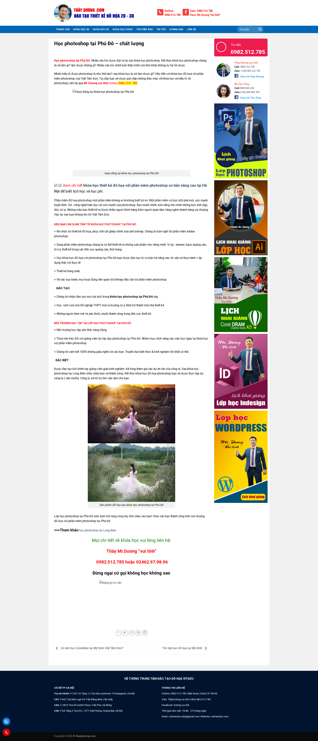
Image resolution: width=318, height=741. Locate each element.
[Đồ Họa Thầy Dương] (103, 13)
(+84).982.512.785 (250, 70)
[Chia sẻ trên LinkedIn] (145, 633)
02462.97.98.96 (208, 693)
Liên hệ (191, 29)
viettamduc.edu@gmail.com (184, 716)
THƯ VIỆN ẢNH (144, 29)
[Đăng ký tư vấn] (131, 590)
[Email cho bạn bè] (131, 633)
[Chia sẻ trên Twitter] (125, 633)
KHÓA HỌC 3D (101, 29)
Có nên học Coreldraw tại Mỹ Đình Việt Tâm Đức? (91, 648)
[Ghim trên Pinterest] (138, 633)
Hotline (169, 10)
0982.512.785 (173, 14)
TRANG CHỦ (63, 29)
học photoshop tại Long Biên (97, 530)
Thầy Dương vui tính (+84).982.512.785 (189, 699)
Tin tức (161, 29)
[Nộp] (260, 29)
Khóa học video (123, 29)
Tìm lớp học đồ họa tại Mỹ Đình (182, 648)
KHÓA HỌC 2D (81, 29)
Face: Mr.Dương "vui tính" (205, 14)
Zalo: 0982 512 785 (201, 10)
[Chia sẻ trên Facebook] (118, 633)
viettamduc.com (220, 716)
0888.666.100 (247, 88)
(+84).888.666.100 (249, 92)
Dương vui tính (181, 705)
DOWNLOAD (176, 29)
